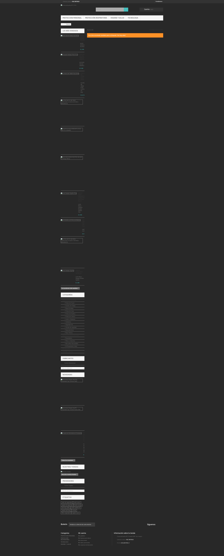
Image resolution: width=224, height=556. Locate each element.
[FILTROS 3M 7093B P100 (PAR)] (70, 74)
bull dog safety (66, 507)
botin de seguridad (67, 502)
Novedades (67, 375)
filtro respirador (66, 513)
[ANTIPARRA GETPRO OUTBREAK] (71, 220)
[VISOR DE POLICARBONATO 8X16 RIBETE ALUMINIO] (72, 129)
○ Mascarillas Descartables (71, 343)
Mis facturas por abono (84, 538)
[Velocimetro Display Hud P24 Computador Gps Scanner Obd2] (72, 380)
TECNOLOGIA (133, 18)
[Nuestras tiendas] (72, 472)
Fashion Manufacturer (70, 363)
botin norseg (78, 505)
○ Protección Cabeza (69, 316)
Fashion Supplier (68, 485)
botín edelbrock (76, 507)
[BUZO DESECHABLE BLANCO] (70, 36)
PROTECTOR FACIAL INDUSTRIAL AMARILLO (83, 57)
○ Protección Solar (69, 311)
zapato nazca (75, 513)
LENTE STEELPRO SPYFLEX (79, 272)
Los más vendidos (70, 31)
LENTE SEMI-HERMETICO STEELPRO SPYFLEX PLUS (82, 197)
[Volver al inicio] (62, 24)
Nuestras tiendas (70, 467)
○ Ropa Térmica (68, 332)
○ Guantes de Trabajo (69, 305)
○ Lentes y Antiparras (69, 319)
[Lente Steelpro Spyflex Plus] (69, 193)
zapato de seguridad (67, 505)
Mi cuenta (82, 533)
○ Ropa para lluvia (69, 330)
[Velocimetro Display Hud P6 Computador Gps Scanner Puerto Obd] (72, 408)
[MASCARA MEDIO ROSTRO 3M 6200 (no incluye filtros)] (72, 158)
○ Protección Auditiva (69, 313)
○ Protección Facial (69, 303)
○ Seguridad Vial (68, 324)
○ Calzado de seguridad (70, 327)
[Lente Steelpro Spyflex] (67, 271)
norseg (74, 510)
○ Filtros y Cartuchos (69, 341)
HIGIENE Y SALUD (117, 18)
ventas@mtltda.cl (125, 543)
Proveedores (68, 481)
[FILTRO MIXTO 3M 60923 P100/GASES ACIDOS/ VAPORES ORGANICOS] (72, 240)
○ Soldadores (67, 322)
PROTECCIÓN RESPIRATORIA (96, 18)
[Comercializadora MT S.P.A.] (77, 9)
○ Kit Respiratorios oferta (70, 346)
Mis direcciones (82, 540)
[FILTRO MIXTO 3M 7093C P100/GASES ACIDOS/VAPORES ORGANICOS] (72, 102)
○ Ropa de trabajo (68, 308)
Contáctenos (159, 1)
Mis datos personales (84, 542)
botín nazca (77, 502)
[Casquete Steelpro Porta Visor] (69, 55)
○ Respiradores (68, 338)
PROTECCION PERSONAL (72, 18)
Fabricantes (68, 358)
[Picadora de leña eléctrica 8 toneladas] (71, 433)
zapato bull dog (66, 510)
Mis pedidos (81, 536)
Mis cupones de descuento (85, 545)
